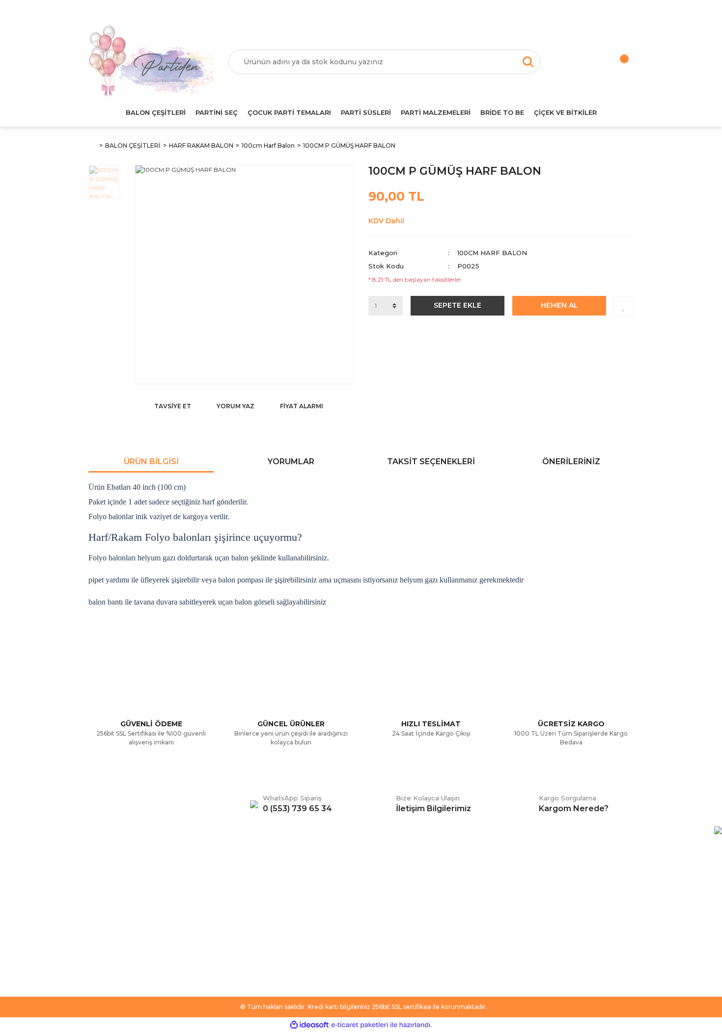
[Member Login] (574, 62)
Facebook (385, 889)
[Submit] (621, 929)
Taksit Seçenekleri (431, 461)
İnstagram (384, 918)
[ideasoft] (309, 1025)
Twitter (379, 903)
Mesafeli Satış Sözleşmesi (268, 889)
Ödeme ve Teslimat (259, 903)
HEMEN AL (559, 305)
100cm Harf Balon (492, 253)
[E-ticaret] (360, 1024)
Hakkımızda (107, 889)
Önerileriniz (571, 461)
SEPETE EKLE (457, 305)
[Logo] (151, 62)
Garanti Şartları (251, 933)
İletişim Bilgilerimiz (117, 948)
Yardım (99, 903)
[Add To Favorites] (624, 306)
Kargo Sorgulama (116, 933)
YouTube (382, 933)
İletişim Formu (111, 918)
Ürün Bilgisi (151, 461)
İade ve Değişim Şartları (266, 948)
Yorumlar (291, 461)
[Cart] (614, 62)
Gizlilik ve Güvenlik (257, 918)
